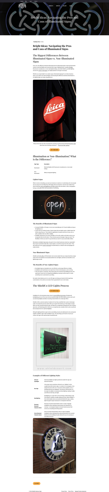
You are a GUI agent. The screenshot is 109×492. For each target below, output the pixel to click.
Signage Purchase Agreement (80, 491)
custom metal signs (42, 70)
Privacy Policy (64, 491)
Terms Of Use (70, 491)
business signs (72, 143)
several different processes (60, 295)
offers (42, 256)
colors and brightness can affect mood (49, 186)
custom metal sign (47, 245)
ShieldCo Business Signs (37, 491)
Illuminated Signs (57, 49)
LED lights (70, 67)
